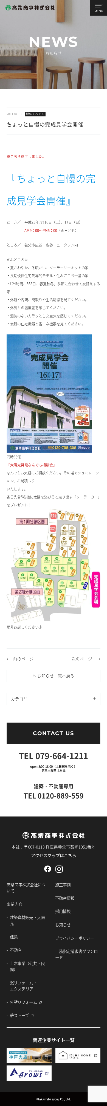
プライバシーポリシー (74, 938)
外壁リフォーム (23, 1002)
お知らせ (63, 924)
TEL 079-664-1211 (53, 755)
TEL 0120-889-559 (54, 795)
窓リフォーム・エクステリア (23, 986)
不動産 (15, 950)
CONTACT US (53, 733)
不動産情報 (65, 898)
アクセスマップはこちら (53, 855)
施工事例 (63, 884)
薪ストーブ (19, 1015)
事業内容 (14, 904)
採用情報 (63, 911)
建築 (14, 936)
